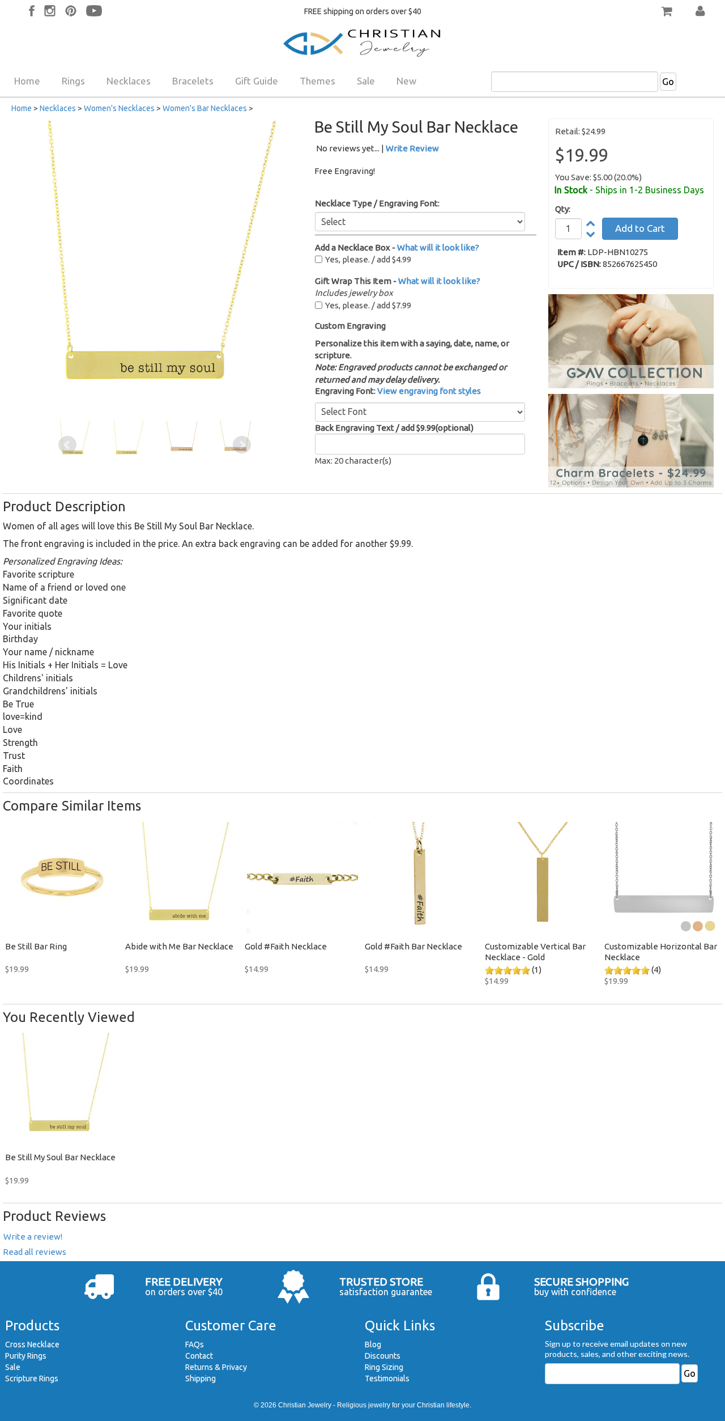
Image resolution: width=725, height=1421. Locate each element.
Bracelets (193, 80)
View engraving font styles (429, 391)
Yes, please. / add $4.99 (368, 259)
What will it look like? (438, 247)
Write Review (412, 148)
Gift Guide (256, 80)
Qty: (562, 209)
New (406, 80)
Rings (73, 80)
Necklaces (128, 80)
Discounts (382, 1355)
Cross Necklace (32, 1344)
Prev (67, 445)
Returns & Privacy (216, 1367)
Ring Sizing (384, 1367)
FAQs (194, 1344)
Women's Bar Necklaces (205, 108)
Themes (317, 80)
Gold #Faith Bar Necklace (413, 946)
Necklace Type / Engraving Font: (377, 203)
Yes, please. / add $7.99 (368, 305)
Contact (199, 1355)
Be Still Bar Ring (36, 946)
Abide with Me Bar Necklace (179, 946)
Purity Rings (25, 1355)
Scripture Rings (31, 1378)
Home (27, 80)
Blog (373, 1344)
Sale (366, 80)
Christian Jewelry (304, 1405)
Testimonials (387, 1378)
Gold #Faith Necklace (286, 946)
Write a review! (32, 1236)
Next (242, 445)
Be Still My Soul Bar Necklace (60, 1157)
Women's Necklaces (119, 108)
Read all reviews (34, 1252)
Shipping (200, 1378)
